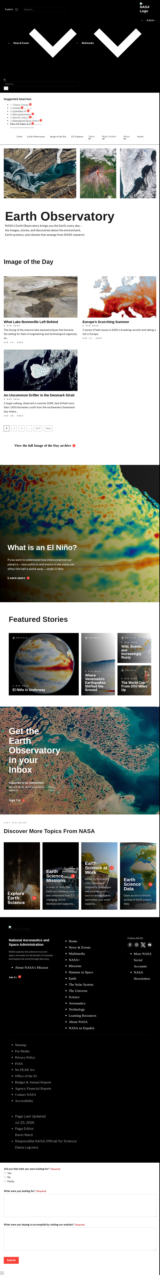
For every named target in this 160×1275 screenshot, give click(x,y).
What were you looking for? (25, 1191)
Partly (10, 1181)
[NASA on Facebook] (130, 944)
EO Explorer (77, 136)
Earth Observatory (36, 136)
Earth (19, 136)
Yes (9, 1173)
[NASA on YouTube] (149, 944)
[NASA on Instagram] (136, 944)
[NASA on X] (143, 944)
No (9, 1177)
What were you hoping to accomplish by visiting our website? (44, 1224)
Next (48, 428)
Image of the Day (58, 136)
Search (140, 136)
